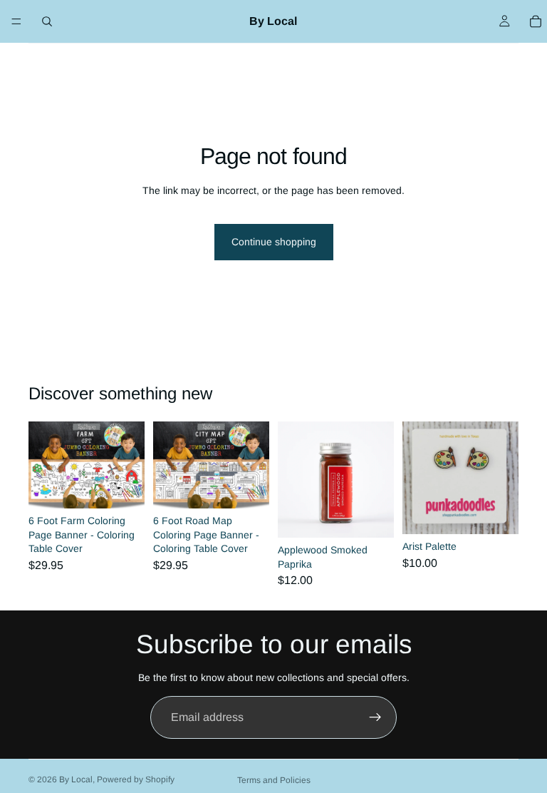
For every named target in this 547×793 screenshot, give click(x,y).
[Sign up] (375, 717)
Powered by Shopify (135, 779)
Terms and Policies (274, 780)
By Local (76, 779)
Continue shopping (273, 241)
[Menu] (16, 21)
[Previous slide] (44, 465)
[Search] (47, 21)
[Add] (122, 486)
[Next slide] (129, 465)
